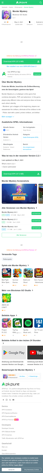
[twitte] (10, 400)
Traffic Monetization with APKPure (13, 438)
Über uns (4, 447)
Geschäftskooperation (9, 453)
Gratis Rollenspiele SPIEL (31, 137)
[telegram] (3, 400)
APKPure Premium (8, 420)
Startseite (4, 7)
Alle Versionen (21, 235)
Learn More (18, 465)
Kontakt (4, 450)
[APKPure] (21, 2)
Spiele (11, 7)
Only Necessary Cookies (31, 469)
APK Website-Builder (8, 431)
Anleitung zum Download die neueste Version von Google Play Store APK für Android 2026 (14, 363)
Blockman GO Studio (20, 15)
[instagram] (6, 400)
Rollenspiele (18, 7)
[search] (40, 2)
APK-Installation (7, 410)
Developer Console (8, 428)
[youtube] (13, 400)
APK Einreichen (7, 435)
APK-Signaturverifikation (9, 413)
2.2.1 (7, 130)
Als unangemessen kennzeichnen (29, 148)
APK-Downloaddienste (9, 416)
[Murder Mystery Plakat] (19, 194)
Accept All (11, 469)
